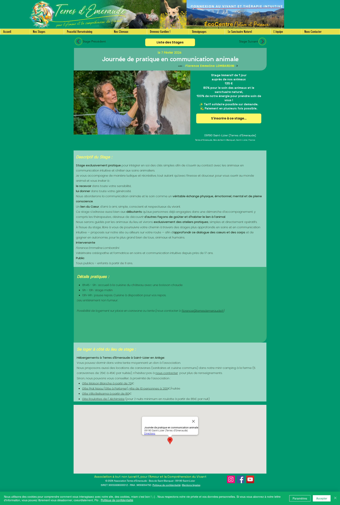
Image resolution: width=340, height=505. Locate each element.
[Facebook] (240, 479)
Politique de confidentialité (166, 485)
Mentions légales (191, 485)
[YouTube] (250, 479)
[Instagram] (231, 479)
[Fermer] (335, 498)
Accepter (321, 498)
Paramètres (300, 498)
